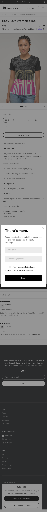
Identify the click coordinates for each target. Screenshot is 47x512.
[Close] (43, 227)
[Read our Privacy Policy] (40, 270)
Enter (23, 278)
